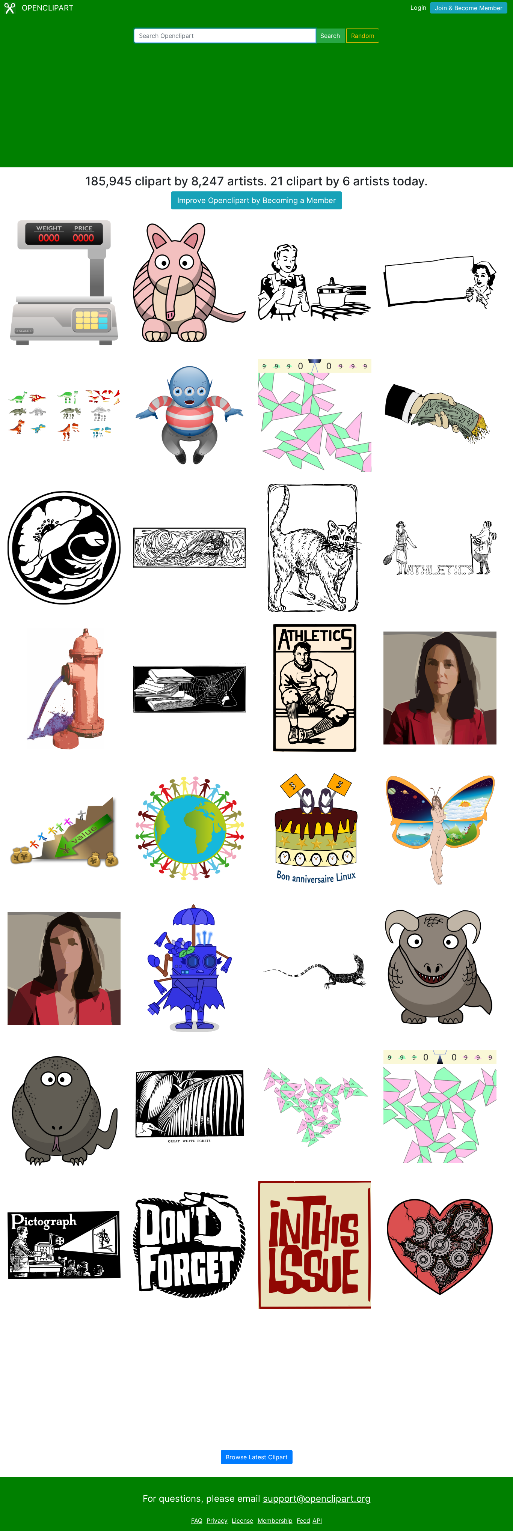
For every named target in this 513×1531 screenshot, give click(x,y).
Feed (303, 1520)
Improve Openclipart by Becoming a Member (256, 200)
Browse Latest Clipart (257, 1457)
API (317, 1520)
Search (330, 35)
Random (362, 35)
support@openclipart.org (317, 1498)
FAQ (196, 1520)
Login (418, 7)
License (242, 1520)
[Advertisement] (256, 105)
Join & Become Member (468, 8)
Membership (275, 1520)
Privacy (217, 1520)
